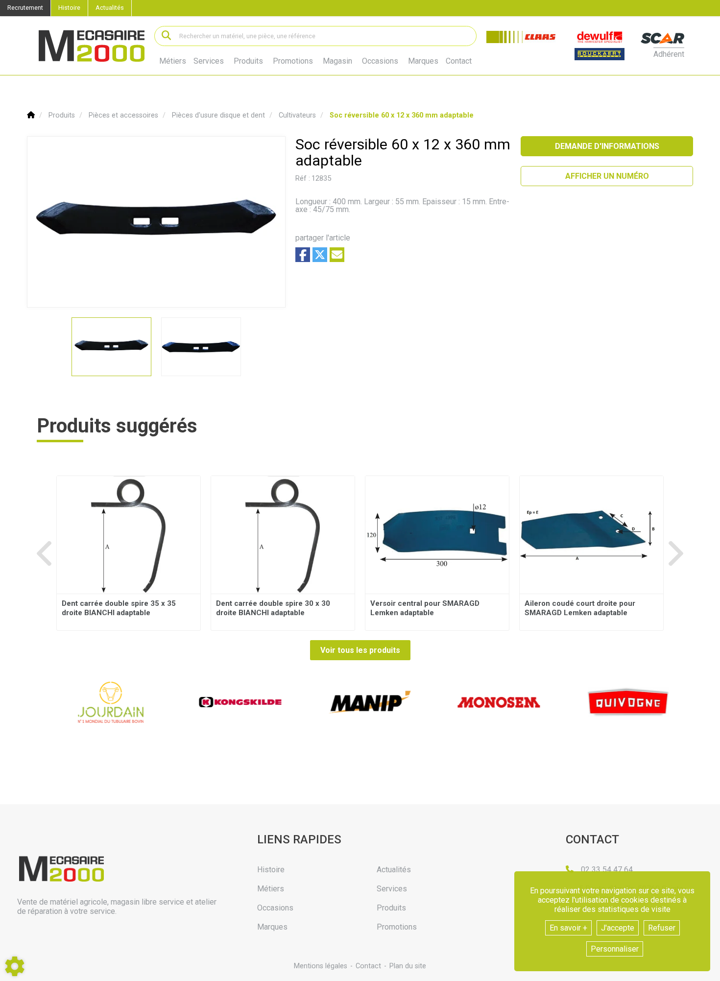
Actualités (110, 7)
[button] (402, 115)
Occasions (380, 61)
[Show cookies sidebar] (14, 966)
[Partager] (337, 254)
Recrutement (25, 7)
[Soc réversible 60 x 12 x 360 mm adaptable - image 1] (111, 346)
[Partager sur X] (319, 254)
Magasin (337, 61)
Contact (459, 61)
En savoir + (568, 928)
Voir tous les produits (360, 650)
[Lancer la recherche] (166, 36)
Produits (248, 61)
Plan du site (407, 966)
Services (208, 61)
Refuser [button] (661, 928)
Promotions (293, 61)
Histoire (69, 7)
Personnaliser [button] (615, 949)
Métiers (172, 61)
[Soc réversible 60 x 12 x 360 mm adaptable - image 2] (201, 346)
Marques (423, 61)
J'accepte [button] (617, 928)
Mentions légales (320, 966)
